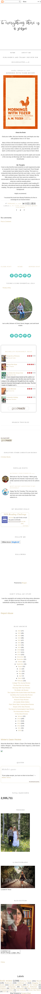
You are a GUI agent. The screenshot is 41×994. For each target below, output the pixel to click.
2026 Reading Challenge (15, 514)
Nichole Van (11, 390)
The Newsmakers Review (21, 711)
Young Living (7, 288)
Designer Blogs (26, 993)
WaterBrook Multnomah (29, 987)
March (20, 678)
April (20, 676)
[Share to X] (30, 203)
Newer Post (34, 267)
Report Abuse (7, 613)
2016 (18, 654)
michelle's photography (8, 987)
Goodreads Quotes (34, 781)
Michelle (11, 517)
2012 (18, 726)
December (20, 657)
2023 (19, 638)
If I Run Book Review (21, 714)
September (20, 664)
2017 (18, 652)
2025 (19, 633)
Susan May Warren (35, 990)
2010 (19, 730)
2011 (19, 728)
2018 (18, 650)
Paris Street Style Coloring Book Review (21, 704)
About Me (26, 53)
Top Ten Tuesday (32, 985)
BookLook (8, 983)
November (20, 659)
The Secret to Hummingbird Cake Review (21, 709)
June (20, 671)
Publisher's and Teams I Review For (20, 57)
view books (25, 525)
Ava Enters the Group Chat (14, 373)
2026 (19, 631)
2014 (18, 721)
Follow (3, 962)
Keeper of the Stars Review (21, 707)
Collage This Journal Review (21, 683)
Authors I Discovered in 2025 (22, 473)
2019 (19, 647)
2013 (18, 723)
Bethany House (25, 981)
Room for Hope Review (21, 699)
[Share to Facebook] (32, 203)
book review (25, 206)
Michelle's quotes (9, 769)
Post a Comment (6, 221)
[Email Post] (23, 203)
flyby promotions (33, 988)
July (20, 669)
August (20, 666)
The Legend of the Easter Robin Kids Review (21, 692)
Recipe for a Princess (13, 356)
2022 (19, 640)
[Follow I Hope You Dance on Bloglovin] (10, 543)
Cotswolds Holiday (12, 397)
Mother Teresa (6, 777)
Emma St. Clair (12, 375)
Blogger (24, 583)
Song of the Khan (11, 364)
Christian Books (6, 457)
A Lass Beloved (11, 389)
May (20, 673)
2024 (19, 635)
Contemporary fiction (6, 990)
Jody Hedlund (21, 990)
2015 (18, 718)
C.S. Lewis (11, 991)
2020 (19, 645)
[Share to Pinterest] (34, 203)
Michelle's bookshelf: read (18, 352)
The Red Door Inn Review (21, 685)
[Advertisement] (20, 244)
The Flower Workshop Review (21, 697)
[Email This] (26, 203)
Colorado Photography (17, 988)
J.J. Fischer (11, 366)
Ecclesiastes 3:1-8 (20, 62)
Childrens (3, 988)
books (4, 991)
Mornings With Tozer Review (21, 688)
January (20, 716)
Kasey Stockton (12, 399)
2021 (19, 643)
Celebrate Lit (22, 983)
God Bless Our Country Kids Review (21, 695)
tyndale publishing (16, 985)
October (20, 662)
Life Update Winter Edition (21, 702)
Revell (39, 981)
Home (12, 53)
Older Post (6, 267)
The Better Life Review (21, 690)
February (20, 680)
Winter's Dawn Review (11, 739)
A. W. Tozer (14, 206)
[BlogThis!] (28, 203)
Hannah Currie (12, 358)
